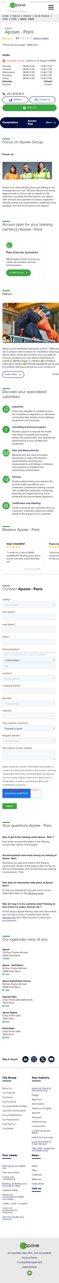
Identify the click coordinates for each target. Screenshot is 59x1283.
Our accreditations (12, 1115)
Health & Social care (42, 1137)
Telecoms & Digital (41, 1108)
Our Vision (7, 1097)
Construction (38, 1126)
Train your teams (10, 1172)
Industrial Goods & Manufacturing (41, 1089)
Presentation (10, 122)
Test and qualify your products (13, 1218)
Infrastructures (39, 1121)
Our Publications (10, 1119)
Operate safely (10, 1190)
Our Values (7, 1128)
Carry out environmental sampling (9, 1210)
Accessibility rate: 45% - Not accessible (29, 1253)
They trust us (8, 1124)
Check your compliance (8, 1178)
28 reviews (27, 38)
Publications (38, 1183)
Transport (36, 1117)
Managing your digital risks (14, 1167)
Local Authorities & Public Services (41, 1142)
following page (36, 894)
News (49, 122)
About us (7, 1088)
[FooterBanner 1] (29, 1248)
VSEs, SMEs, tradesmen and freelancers (43, 1149)
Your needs (9, 1155)
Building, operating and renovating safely (14, 1184)
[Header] (17, 5)
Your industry (40, 1078)
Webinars (36, 1179)
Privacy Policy (29, 1257)
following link (9, 918)
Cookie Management (29, 1262)
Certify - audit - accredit (14, 1203)
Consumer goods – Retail (42, 1131)
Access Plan (32, 122)
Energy (35, 1095)
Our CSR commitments (14, 1110)
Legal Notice (29, 1267)
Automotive (38, 1103)
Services (36, 1112)
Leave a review (41, 38)
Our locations (9, 1101)
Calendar (37, 1174)
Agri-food (36, 1099)
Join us (36, 1188)
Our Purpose (8, 1092)
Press (34, 1170)
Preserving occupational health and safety (13, 1197)
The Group (9, 1078)
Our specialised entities (14, 1106)
